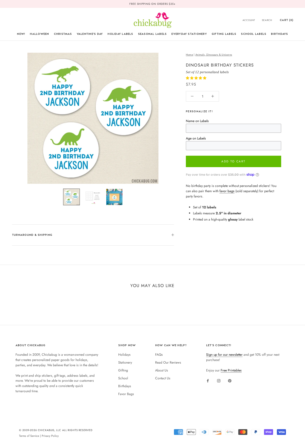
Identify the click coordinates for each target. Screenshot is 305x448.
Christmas (63, 34)
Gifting (123, 370)
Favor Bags (126, 393)
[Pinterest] (229, 380)
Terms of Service (29, 436)
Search (267, 20)
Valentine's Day (90, 34)
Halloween (39, 34)
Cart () (286, 20)
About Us (161, 370)
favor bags (226, 191)
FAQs (159, 354)
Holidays (124, 354)
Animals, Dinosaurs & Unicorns (213, 55)
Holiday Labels (120, 34)
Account (249, 20)
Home (189, 55)
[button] (196, 78)
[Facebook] (207, 380)
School (123, 378)
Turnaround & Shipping (32, 235)
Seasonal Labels (152, 34)
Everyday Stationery (189, 34)
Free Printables (231, 370)
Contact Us (162, 378)
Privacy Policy (50, 436)
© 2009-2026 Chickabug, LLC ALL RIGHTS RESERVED (55, 430)
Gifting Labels (224, 34)
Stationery (125, 362)
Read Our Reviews (168, 362)
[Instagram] (218, 380)
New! (21, 34)
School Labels (253, 34)
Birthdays (279, 34)
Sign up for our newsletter (224, 354)
